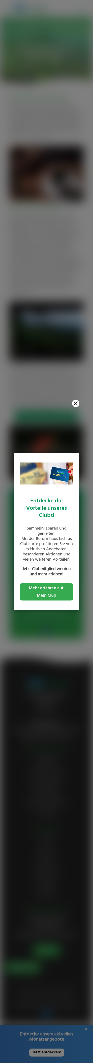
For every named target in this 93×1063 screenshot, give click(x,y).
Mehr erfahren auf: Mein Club (46, 592)
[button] (75, 403)
